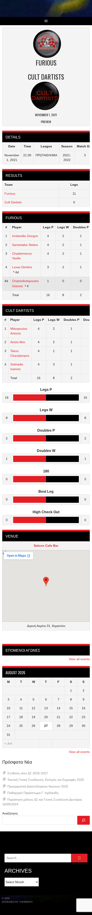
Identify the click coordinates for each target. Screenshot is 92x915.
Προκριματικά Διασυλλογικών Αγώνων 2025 (37, 786)
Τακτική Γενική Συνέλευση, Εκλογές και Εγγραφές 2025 (45, 779)
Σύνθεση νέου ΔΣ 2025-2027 (27, 773)
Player (16, 227)
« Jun (8, 743)
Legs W (63, 227)
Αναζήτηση (10, 813)
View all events (79, 659)
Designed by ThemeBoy (17, 902)
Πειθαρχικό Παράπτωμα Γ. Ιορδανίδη (33, 793)
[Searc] (83, 820)
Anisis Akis (17, 342)
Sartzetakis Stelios (25, 245)
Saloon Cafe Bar (46, 545)
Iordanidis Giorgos (25, 236)
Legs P (48, 227)
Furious (9, 193)
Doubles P (81, 227)
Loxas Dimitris (22, 267)
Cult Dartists (13, 202)
